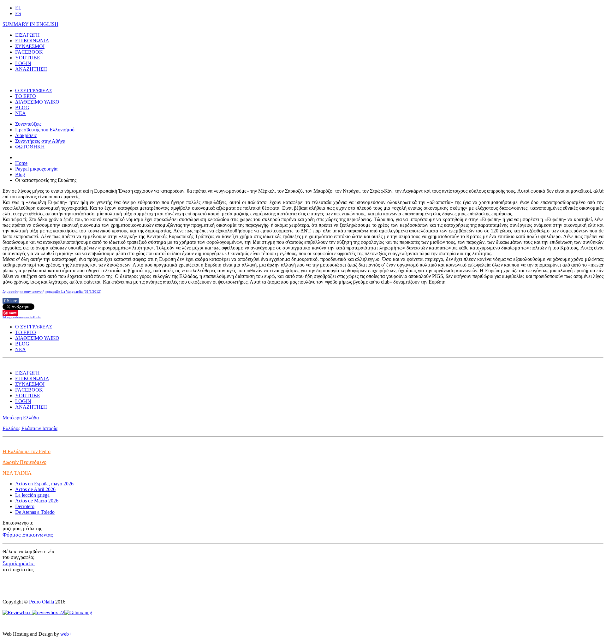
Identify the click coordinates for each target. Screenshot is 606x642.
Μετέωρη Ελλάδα (21, 417)
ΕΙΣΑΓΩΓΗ (27, 35)
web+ (66, 634)
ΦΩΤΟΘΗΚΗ (30, 146)
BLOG (22, 107)
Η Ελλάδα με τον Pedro (26, 451)
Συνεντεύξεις (28, 124)
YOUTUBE (27, 57)
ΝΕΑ (20, 113)
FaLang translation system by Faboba (22, 317)
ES (18, 13)
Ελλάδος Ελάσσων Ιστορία (30, 428)
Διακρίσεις (26, 135)
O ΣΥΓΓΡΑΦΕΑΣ (33, 90)
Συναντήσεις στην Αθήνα (40, 141)
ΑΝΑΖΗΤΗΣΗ (31, 69)
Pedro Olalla (41, 601)
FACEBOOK (29, 52)
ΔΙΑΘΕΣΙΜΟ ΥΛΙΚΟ (37, 102)
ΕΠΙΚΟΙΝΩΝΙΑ (32, 40)
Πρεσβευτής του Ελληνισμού (44, 129)
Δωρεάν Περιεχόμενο (24, 462)
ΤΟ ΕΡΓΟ (25, 96)
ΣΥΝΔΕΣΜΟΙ (30, 46)
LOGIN (23, 63)
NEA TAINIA (17, 473)
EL (18, 7)
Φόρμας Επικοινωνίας (28, 534)
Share (10, 300)
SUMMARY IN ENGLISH (30, 24)
